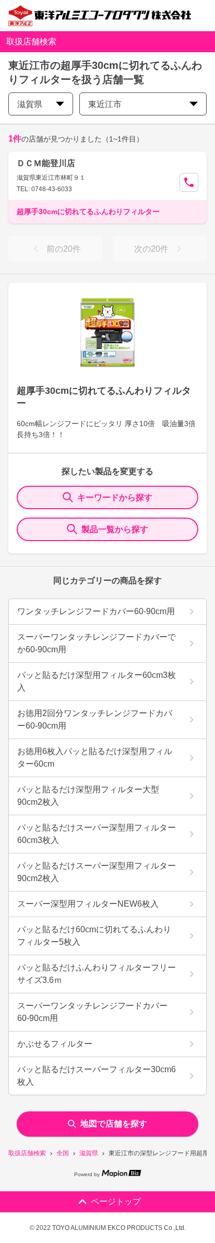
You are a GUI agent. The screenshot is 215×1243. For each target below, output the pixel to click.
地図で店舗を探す (113, 1123)
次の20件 (151, 248)
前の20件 (63, 248)
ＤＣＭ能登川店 (46, 163)
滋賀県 (88, 1153)
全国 (62, 1153)
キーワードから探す (114, 497)
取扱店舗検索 (27, 1153)
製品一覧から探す (114, 529)
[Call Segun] (189, 182)
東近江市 (105, 104)
